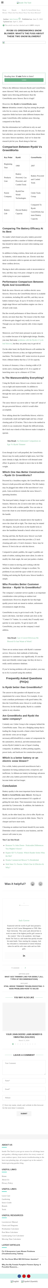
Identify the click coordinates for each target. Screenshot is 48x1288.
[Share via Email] (37, 968)
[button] (4, 1023)
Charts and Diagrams (10, 1225)
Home (4, 10)
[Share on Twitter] (32, 968)
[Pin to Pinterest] (34, 968)
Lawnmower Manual (10, 1222)
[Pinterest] (28, 1276)
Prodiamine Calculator (10, 1229)
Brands (14, 10)
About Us (5, 1180)
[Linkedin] (24, 956)
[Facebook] (19, 1276)
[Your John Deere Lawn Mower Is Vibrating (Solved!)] (24, 1017)
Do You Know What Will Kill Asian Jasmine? (20, 1259)
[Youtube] (24, 1276)
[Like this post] (27, 968)
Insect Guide (7, 1203)
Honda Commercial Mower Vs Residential (22, 860)
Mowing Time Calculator (11, 1239)
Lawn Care (6, 1196)
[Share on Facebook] (30, 968)
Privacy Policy (7, 1183)
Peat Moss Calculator (10, 1232)
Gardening (6, 1199)
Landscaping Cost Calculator (13, 1236)
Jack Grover (14, 19)
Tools (4, 1209)
